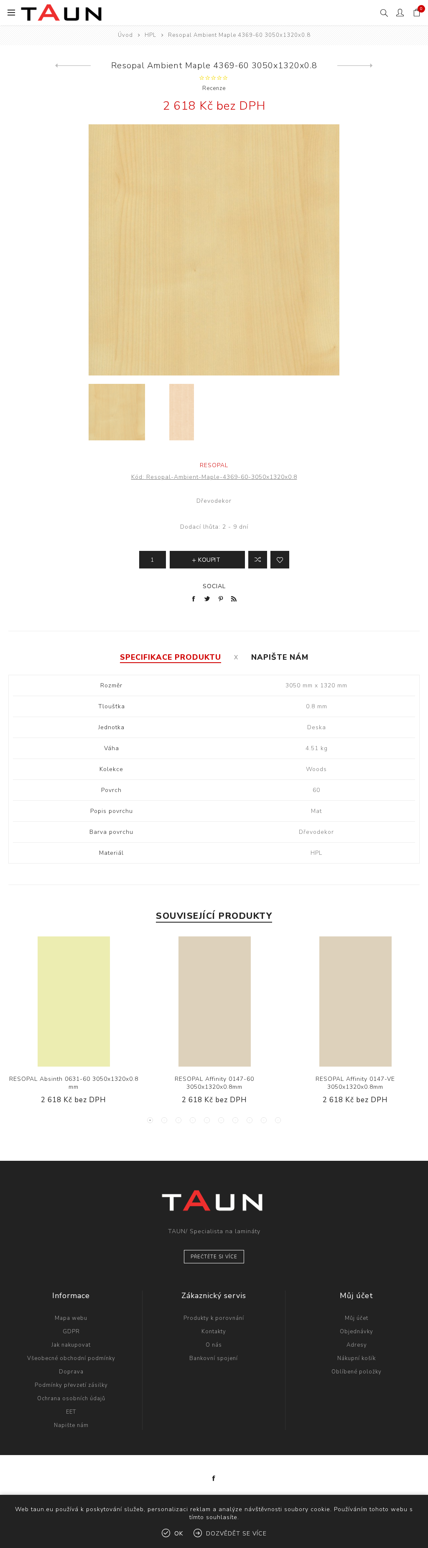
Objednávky (356, 1331)
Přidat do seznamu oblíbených (279, 559)
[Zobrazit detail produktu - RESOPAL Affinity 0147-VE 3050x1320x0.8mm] (355, 1001)
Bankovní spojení (213, 1358)
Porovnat (257, 559)
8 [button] (249, 1120)
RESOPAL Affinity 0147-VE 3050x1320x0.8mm (355, 1083)
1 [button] (150, 1120)
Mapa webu (71, 1318)
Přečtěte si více (214, 1257)
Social (214, 586)
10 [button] (277, 1120)
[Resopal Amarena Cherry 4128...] (73, 66)
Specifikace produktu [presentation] (170, 657)
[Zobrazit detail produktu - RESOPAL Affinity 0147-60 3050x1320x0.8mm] (214, 1001)
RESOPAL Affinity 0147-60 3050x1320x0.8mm (214, 1083)
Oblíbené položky (356, 1372)
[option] (116, 412)
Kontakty (213, 1331)
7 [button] (235, 1120)
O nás (214, 1345)
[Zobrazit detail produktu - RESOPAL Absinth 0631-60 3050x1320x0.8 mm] (73, 1001)
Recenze (214, 88)
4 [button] (192, 1120)
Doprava (71, 1372)
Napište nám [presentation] (279, 657)
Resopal (214, 465)
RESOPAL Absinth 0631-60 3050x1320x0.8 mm (73, 1083)
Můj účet (356, 1318)
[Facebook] (214, 1478)
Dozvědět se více (236, 1534)
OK (178, 1534)
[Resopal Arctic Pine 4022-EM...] (355, 66)
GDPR (71, 1331)
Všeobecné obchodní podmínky (71, 1358)
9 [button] (263, 1120)
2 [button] (164, 1120)
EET (71, 1412)
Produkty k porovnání (213, 1318)
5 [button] (206, 1120)
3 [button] (178, 1120)
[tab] (170, 657)
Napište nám (71, 1425)
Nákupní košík (356, 1358)
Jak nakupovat (71, 1345)
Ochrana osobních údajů (71, 1398)
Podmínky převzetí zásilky (71, 1385)
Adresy (356, 1345)
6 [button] (221, 1120)
